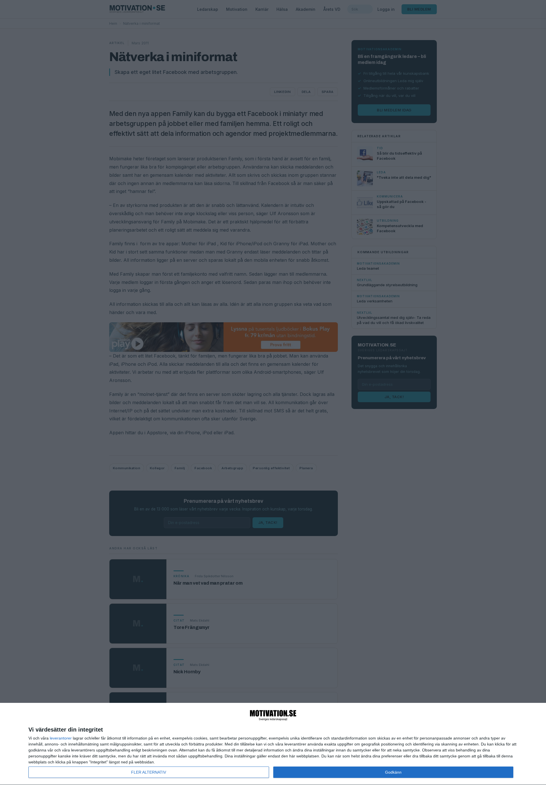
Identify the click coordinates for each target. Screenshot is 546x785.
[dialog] (273, 744)
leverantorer (61, 738)
